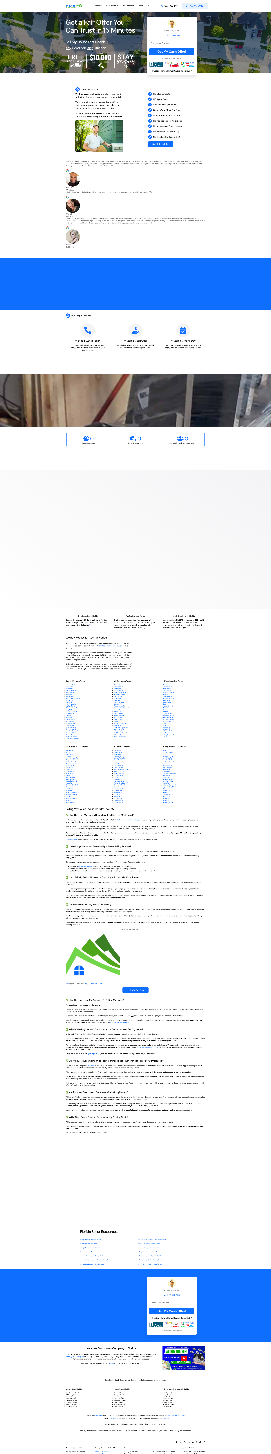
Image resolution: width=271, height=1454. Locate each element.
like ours (91, 1066)
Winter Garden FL (72, 737)
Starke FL (165, 783)
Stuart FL (69, 783)
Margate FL (166, 727)
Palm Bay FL (118, 760)
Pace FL (116, 787)
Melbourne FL (70, 692)
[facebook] (176, 1442)
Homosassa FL (119, 781)
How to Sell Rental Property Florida (149, 1244)
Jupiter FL (117, 700)
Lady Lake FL (118, 719)
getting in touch (94, 1054)
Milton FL (165, 708)
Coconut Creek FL (72, 712)
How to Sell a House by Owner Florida (92, 1256)
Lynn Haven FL (70, 721)
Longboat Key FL (71, 798)
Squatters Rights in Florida (88, 1244)
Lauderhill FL (70, 714)
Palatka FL (117, 756)
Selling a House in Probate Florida (91, 1248)
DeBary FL (165, 723)
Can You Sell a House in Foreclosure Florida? (152, 1240)
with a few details (85, 866)
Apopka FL (69, 710)
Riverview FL (166, 769)
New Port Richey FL (120, 702)
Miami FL (165, 685)
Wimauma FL (118, 731)
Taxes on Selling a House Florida (148, 1248)
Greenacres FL (71, 779)
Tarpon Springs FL (120, 771)
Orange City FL (119, 725)
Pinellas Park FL (167, 779)
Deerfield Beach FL (168, 714)
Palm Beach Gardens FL (122, 769)
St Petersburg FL (119, 766)
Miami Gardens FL (168, 692)
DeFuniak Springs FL (169, 785)
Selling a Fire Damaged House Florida (92, 1264)
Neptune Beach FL (72, 785)
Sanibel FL (165, 733)
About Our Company (103, 1452)
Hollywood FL (118, 698)
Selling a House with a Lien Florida (149, 1252)
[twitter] (180, 1442)
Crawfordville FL (119, 785)
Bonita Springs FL (168, 716)
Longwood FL (118, 789)
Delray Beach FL (168, 696)
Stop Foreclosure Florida (88, 1252)
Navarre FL (69, 787)
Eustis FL (117, 710)
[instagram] (184, 1442)
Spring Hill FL (70, 756)
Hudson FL (69, 735)
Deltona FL (117, 704)
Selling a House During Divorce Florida (150, 1260)
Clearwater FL (119, 754)
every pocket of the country (147, 1047)
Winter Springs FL (120, 723)
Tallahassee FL (70, 687)
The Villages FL (71, 704)
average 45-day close (176, 1415)
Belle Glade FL (119, 714)
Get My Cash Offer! (171, 51)
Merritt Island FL (167, 791)
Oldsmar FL (118, 735)
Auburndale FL (167, 731)
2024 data (98, 1415)
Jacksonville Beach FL (169, 719)
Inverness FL (70, 771)
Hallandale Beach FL (121, 727)
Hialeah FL (69, 694)
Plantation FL (118, 696)
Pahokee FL (166, 729)
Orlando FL (69, 750)
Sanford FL (69, 775)
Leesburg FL (166, 702)
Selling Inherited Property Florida (90, 1240)
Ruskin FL (117, 795)
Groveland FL (118, 800)
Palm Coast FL (119, 768)
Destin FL (117, 721)
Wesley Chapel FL (72, 795)
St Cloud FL (69, 768)
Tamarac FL (118, 793)
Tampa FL (117, 685)
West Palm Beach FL (169, 687)
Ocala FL (165, 750)
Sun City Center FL (72, 731)
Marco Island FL (119, 716)
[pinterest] (204, 1442)
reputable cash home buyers (110, 646)
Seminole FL (118, 779)
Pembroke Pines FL (120, 692)
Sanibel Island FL (168, 802)
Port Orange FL (167, 768)
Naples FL (69, 752)
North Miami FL (71, 777)
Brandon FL (166, 700)
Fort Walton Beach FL (73, 698)
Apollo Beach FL (167, 795)
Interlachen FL (70, 719)
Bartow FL (117, 796)
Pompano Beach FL (169, 698)
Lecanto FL (166, 798)
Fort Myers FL (118, 689)
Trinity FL (165, 725)
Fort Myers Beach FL (121, 733)
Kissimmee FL (118, 762)
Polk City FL (166, 796)
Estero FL (69, 716)
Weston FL (166, 764)
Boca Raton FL (70, 754)
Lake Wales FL (167, 766)
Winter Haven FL (71, 762)
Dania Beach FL (71, 727)
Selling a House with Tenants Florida (149, 1256)
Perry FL (165, 694)
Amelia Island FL (167, 737)
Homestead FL (70, 696)
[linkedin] (193, 1442)
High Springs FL (119, 773)
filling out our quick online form (121, 1022)
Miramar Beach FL (168, 721)
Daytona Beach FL (168, 762)
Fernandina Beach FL (121, 783)
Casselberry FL (71, 723)
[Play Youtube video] (183, 1358)
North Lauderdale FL (73, 793)
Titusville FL (166, 704)
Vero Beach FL (167, 760)
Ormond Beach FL (72, 708)
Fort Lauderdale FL (168, 752)
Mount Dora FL (71, 725)
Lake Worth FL (119, 729)
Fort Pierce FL (167, 758)
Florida (111, 1363)
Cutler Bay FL (166, 777)
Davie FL (117, 764)
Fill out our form (72, 839)
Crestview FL (70, 760)
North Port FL (166, 690)
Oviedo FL (165, 710)
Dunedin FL (69, 800)
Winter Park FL (119, 791)
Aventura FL (166, 712)
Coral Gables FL (71, 802)
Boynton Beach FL (72, 758)
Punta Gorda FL (119, 706)
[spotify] (200, 1442)
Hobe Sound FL (71, 729)
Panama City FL (167, 756)
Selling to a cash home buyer (128, 820)
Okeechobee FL (167, 717)
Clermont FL (166, 771)
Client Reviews (93, 983)
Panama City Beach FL (121, 708)
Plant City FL (70, 766)
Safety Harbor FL (168, 735)
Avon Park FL (70, 796)
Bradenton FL (166, 689)
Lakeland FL (70, 689)
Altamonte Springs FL (169, 773)
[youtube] (188, 1442)
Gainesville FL (118, 750)
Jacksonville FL (71, 685)
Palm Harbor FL (167, 781)
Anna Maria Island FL (73, 739)
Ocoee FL (165, 800)
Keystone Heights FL (169, 787)
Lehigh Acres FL (119, 758)
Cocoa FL (69, 769)
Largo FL (165, 754)
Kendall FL (117, 712)
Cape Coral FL (119, 690)
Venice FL (69, 702)
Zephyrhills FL (70, 706)
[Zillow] (196, 1442)
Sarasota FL (118, 752)
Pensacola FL (118, 687)
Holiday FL (69, 717)
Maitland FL (166, 789)
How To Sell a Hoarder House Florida (150, 1264)
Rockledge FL (118, 775)
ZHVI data (114, 1418)
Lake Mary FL (70, 789)
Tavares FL (69, 791)
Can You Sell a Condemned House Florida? (94, 1260)
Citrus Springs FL (71, 781)
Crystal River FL (167, 706)
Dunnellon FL (118, 798)
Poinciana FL (118, 717)
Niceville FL (69, 773)
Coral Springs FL (71, 764)
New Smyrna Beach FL (121, 737)
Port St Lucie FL (71, 690)
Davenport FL (70, 733)
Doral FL (117, 777)
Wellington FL (70, 700)
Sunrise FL (165, 793)
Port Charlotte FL (120, 694)
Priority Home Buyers (75, 1356)
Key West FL (166, 775)
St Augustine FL (119, 802)
